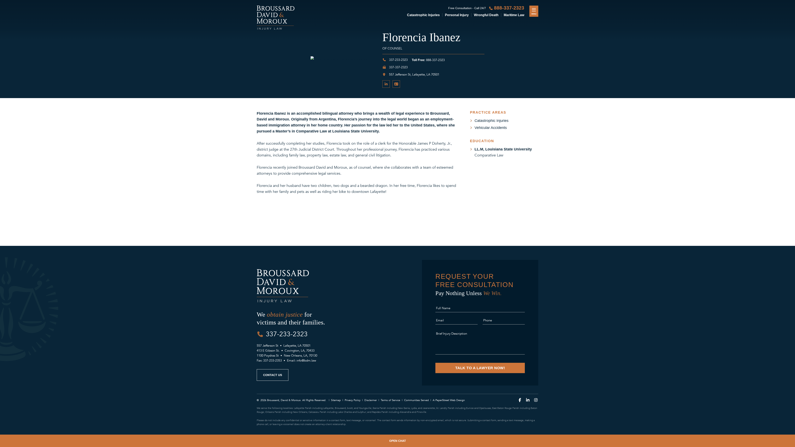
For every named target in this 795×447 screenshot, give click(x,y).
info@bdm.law (306, 360)
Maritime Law (514, 15)
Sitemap (336, 400)
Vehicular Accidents (491, 128)
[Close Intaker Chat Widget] (784, 354)
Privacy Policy (352, 400)
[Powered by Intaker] (769, 441)
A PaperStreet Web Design (449, 400)
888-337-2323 (509, 8)
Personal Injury (457, 15)
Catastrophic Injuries (423, 15)
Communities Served (416, 400)
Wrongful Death (486, 15)
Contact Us (272, 375)
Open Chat (397, 440)
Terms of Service (390, 400)
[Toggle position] (778, 354)
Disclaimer (370, 400)
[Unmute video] (743, 354)
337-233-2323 (398, 60)
